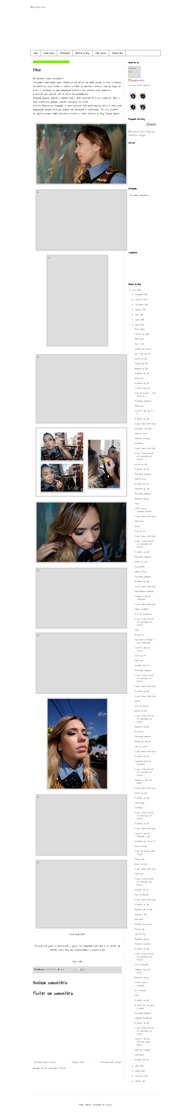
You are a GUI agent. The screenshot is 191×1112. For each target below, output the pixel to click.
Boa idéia (139, 919)
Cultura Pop (140, 934)
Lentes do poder (142, 334)
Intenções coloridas (143, 428)
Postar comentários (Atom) (53, 1068)
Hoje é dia (139, 344)
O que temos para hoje (145, 423)
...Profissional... (64, 53)
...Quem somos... (49, 53)
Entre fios (139, 378)
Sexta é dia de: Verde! (142, 649)
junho (138, 319)
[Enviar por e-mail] (73, 969)
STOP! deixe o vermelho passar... (143, 510)
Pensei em (139, 859)
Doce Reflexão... (142, 894)
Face (137, 503)
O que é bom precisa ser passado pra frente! (144, 456)
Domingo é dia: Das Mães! (143, 781)
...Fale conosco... (101, 53)
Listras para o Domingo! (141, 984)
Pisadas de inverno (143, 924)
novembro (139, 294)
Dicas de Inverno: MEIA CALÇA (145, 853)
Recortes (139, 635)
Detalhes (139, 807)
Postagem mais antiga (110, 1062)
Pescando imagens (143, 401)
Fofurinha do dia (142, 488)
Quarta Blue (140, 479)
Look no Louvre (141, 746)
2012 (134, 290)
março (138, 1071)
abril (137, 1066)
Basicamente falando (144, 591)
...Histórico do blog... (82, 53)
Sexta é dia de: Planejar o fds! (142, 835)
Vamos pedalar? (142, 609)
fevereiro (139, 1076)
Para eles (139, 339)
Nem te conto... (141, 433)
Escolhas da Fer (142, 484)
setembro (140, 304)
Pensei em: (139, 929)
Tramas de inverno (143, 349)
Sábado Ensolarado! (143, 1018)
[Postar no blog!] (76, 969)
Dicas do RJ (140, 655)
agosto (138, 309)
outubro (139, 299)
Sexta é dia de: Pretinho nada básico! (142, 1042)
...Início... (35, 53)
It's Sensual (140, 990)
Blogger (108, 1104)
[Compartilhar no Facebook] (81, 969)
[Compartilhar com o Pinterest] (83, 969)
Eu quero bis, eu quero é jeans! (145, 1007)
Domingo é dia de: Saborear (143, 598)
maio (137, 325)
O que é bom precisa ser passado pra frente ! (144, 678)
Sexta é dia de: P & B (144, 412)
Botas (137, 526)
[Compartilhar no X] (78, 969)
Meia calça (139, 329)
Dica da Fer (140, 531)
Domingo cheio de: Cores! (142, 971)
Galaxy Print (140, 571)
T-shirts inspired (142, 388)
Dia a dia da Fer (143, 354)
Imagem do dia (141, 368)
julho (137, 314)
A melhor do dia (142, 373)
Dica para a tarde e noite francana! (144, 641)
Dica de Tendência (143, 614)
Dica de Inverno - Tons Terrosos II (145, 394)
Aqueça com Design (143, 909)
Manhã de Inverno (143, 741)
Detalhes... (139, 443)
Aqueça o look (141, 914)
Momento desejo (142, 498)
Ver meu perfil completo (139, 85)
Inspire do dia (141, 358)
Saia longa (139, 803)
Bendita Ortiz (51, 969)
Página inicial (78, 1062)
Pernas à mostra (142, 944)
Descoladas (140, 566)
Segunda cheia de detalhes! (143, 763)
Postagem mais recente (45, 1062)
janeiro (138, 1081)
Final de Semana (142, 1050)
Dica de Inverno (142, 706)
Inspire (137, 701)
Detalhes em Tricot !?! (145, 841)
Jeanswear (139, 1055)
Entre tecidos (141, 846)
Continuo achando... (143, 438)
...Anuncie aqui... (117, 53)
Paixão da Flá (141, 363)
